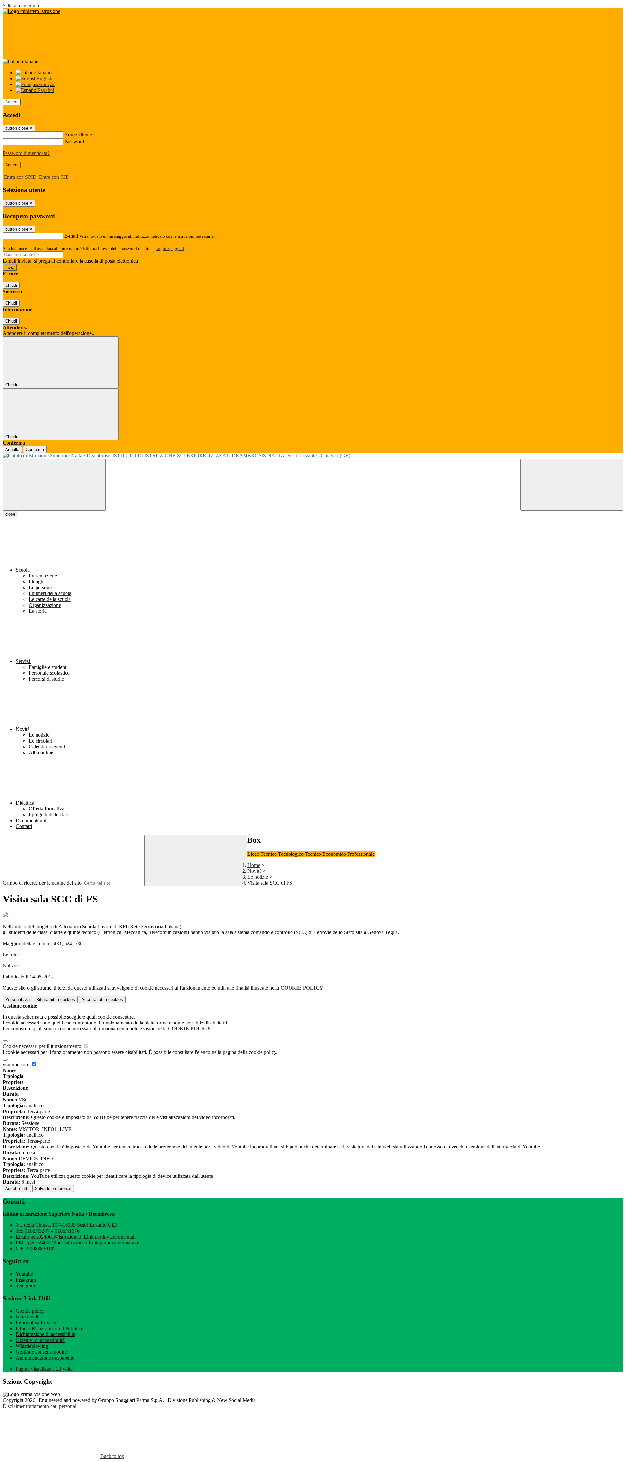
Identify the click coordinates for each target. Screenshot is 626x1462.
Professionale (361, 854)
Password (74, 141)
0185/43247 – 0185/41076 (52, 1231)
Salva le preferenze (53, 1188)
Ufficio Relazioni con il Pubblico (49, 1328)
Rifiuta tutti (55, 999)
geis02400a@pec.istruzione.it (84, 1242)
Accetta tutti (102, 999)
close (10, 514)
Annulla (12, 449)
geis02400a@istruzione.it (83, 1236)
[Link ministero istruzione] (31, 11)
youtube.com (17, 1064)
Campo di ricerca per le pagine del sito (42, 882)
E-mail (71, 236)
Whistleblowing (32, 1346)
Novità (254, 871)
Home (253, 865)
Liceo (254, 854)
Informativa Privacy (36, 1322)
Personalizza (17, 999)
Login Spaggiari (170, 248)
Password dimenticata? (26, 153)
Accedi (11, 102)
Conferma (35, 449)
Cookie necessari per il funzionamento (42, 1046)
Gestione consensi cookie (42, 1352)
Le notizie (257, 877)
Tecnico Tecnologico (283, 854)
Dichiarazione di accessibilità (45, 1334)
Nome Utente (78, 134)
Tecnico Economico (326, 854)
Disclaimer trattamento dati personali (40, 1406)
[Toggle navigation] (54, 485)
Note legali (27, 1316)
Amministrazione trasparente (45, 1358)
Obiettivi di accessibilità (40, 1340)
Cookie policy (30, 1311)
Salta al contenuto (21, 5)
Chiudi (11, 285)
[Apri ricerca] (571, 485)
